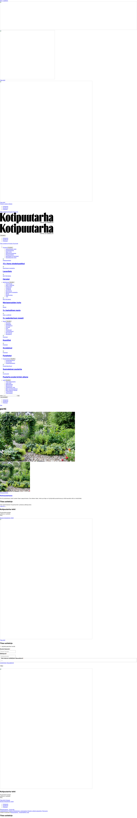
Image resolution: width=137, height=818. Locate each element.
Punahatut (7, 356)
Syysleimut (7, 348)
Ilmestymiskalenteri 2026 (7, 518)
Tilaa (2, 665)
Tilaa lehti (2, 80)
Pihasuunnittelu (7, 260)
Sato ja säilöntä (7, 315)
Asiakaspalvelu (4, 811)
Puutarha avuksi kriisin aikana (15, 377)
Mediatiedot (16, 811)
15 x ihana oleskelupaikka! (14, 264)
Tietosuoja (45, 811)
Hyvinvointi (6, 373)
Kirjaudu (8, 800)
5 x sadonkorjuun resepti (13, 318)
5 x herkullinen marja (11, 310)
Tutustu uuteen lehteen (6, 204)
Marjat (4, 307)
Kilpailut (29, 811)
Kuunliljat (7, 340)
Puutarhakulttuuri (7, 366)
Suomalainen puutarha (12, 369)
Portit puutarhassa (6, 495)
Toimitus (10, 811)
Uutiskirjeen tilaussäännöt (7, 663)
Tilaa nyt (2, 506)
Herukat (6, 279)
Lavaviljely (7, 271)
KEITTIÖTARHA (7, 276)
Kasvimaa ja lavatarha (9, 268)
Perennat (5, 337)
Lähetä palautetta (37, 811)
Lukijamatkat (23, 811)
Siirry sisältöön (4, 0)
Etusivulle (15, 212)
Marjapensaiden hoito (12, 303)
